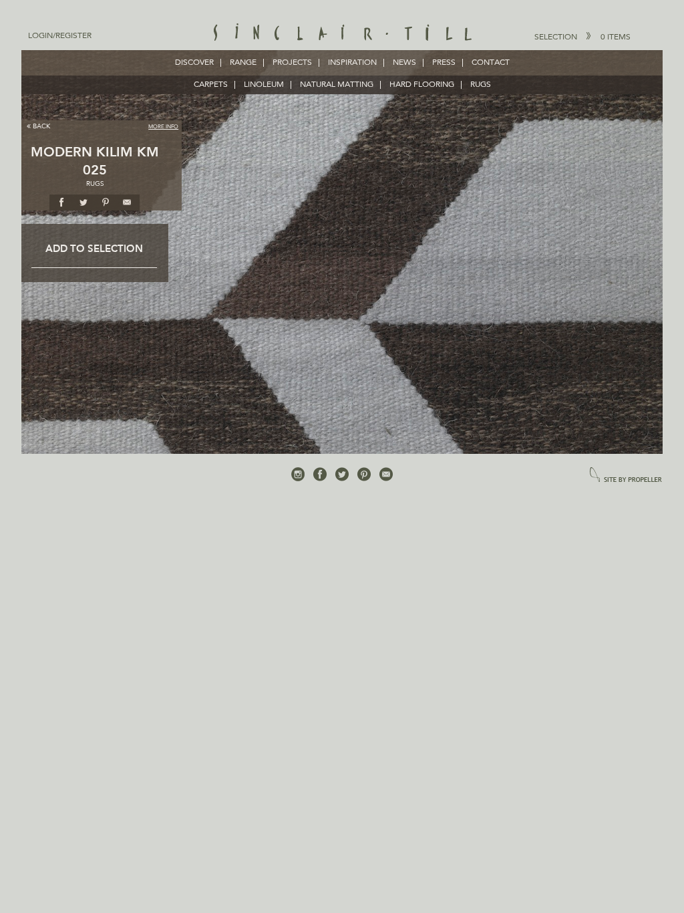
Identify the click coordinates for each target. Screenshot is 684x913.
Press (444, 63)
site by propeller (626, 475)
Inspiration (352, 63)
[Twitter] (342, 474)
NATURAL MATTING (336, 85)
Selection (582, 37)
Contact (491, 63)
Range (243, 63)
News (404, 63)
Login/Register (60, 36)
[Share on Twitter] (83, 201)
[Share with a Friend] (127, 201)
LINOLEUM (264, 85)
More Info (163, 127)
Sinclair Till (342, 33)
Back (41, 126)
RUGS (480, 85)
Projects (292, 63)
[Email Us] (386, 474)
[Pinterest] (364, 474)
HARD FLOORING (421, 85)
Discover (194, 63)
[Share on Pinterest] (105, 201)
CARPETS (211, 85)
